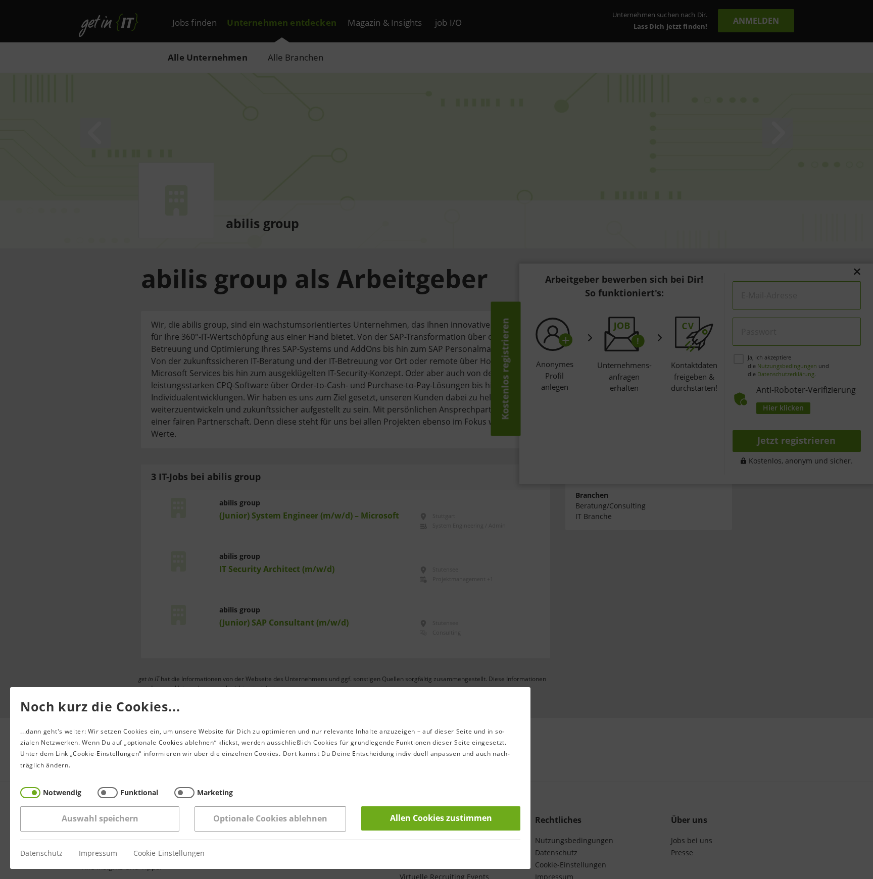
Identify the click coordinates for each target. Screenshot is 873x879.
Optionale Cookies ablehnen (270, 818)
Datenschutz (41, 853)
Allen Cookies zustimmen (441, 818)
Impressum (98, 853)
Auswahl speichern (100, 818)
